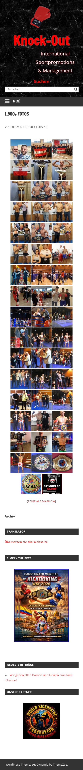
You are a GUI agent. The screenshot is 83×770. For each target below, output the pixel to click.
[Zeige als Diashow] (41, 501)
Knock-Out (41, 40)
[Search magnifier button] (76, 89)
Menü (17, 101)
